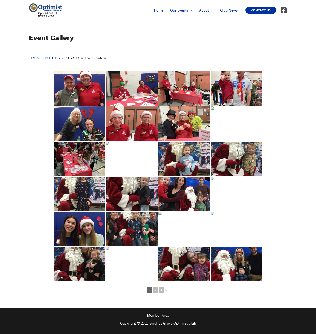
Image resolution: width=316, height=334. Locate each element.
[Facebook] (284, 10)
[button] (260, 10)
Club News (229, 10)
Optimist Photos (43, 58)
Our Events (179, 10)
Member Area (158, 315)
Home (158, 10)
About (204, 10)
